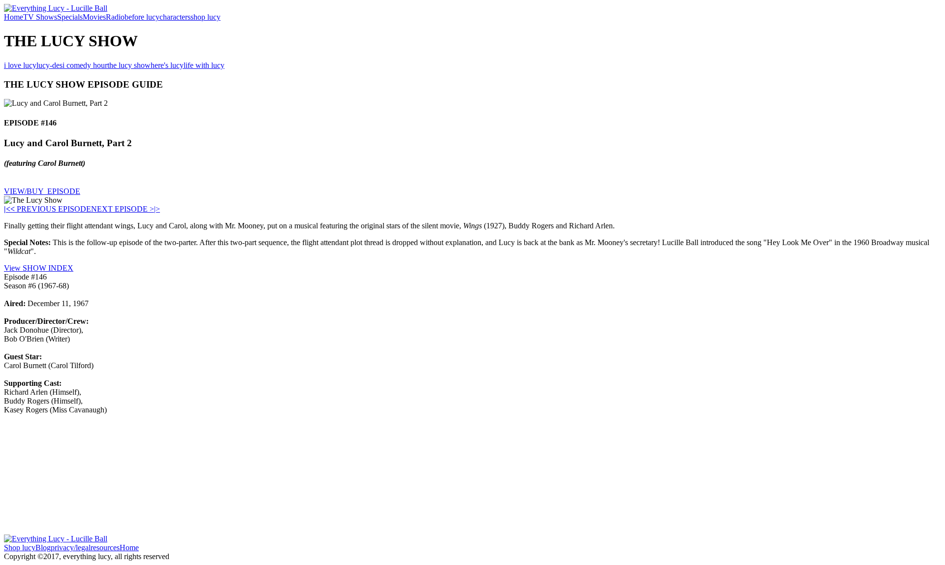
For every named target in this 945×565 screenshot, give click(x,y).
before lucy (142, 17)
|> (157, 209)
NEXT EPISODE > (122, 209)
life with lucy (204, 65)
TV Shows (40, 17)
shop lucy (205, 17)
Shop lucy (19, 547)
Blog (43, 547)
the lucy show (129, 65)
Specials (70, 17)
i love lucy (20, 65)
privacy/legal (71, 547)
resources (105, 547)
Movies (94, 17)
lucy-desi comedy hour (71, 65)
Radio (115, 17)
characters (174, 17)
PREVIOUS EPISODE (50, 209)
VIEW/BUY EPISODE (42, 191)
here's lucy (167, 65)
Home (13, 17)
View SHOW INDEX (38, 268)
